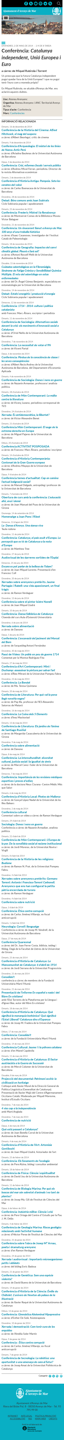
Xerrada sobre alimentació (18, 626)
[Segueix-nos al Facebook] (26, 3)
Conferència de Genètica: (27, 1277)
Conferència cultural (14, 812)
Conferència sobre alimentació (20, 745)
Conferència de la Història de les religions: (28, 861)
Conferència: (31, 165)
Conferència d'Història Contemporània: (26, 460)
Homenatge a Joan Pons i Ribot (21, 516)
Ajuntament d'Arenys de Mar (19, 11)
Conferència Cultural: (32, 1047)
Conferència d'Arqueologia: (31, 148)
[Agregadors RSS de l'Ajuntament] (50, 3)
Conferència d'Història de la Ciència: (30, 1295)
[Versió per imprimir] (60, 1376)
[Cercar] (59, 3)
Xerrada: (26, 415)
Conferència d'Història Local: (31, 796)
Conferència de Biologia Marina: (30, 1192)
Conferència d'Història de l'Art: (27, 1147)
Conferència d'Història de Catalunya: (29, 963)
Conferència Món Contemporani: (30, 429)
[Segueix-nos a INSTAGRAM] (41, 3)
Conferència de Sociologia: (30, 325)
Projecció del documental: (29, 1080)
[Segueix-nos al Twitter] (31, 3)
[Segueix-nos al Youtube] (36, 3)
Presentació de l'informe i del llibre (30, 994)
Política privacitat (45, 1415)
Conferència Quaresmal (16, 942)
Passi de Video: (30, 654)
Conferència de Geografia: (29, 249)
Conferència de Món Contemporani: (29, 397)
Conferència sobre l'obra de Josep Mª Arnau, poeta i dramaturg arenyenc (29, 1245)
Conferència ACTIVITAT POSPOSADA (25, 446)
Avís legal (26, 1415)
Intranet (13, 1415)
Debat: (28, 294)
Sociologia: (22, 824)
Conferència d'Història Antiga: (31, 183)
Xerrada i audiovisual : (32, 1261)
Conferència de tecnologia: (28, 1360)
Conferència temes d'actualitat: (30, 480)
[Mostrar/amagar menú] (6, 18)
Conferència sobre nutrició (18, 902)
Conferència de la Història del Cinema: (29, 132)
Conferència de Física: (28, 1173)
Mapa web (40, 1418)
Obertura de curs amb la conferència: (31, 499)
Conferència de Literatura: (29, 696)
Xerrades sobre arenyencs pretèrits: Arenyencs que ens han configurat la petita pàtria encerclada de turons (29, 884)
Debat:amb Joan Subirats (25, 200)
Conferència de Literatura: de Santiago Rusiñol (30, 728)
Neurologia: (20, 926)
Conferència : (23, 1342)
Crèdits (53, 1418)
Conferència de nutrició (16, 1120)
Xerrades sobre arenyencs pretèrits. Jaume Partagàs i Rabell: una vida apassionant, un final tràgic (30, 586)
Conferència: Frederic (28, 212)
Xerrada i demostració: (28, 1328)
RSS (30, 1418)
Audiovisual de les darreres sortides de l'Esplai (30, 557)
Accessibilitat (17, 1418)
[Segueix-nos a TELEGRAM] (45, 3)
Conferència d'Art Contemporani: (28, 668)
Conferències (17, 113)
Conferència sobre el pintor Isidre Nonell (27, 602)
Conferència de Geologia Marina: (31, 1229)
